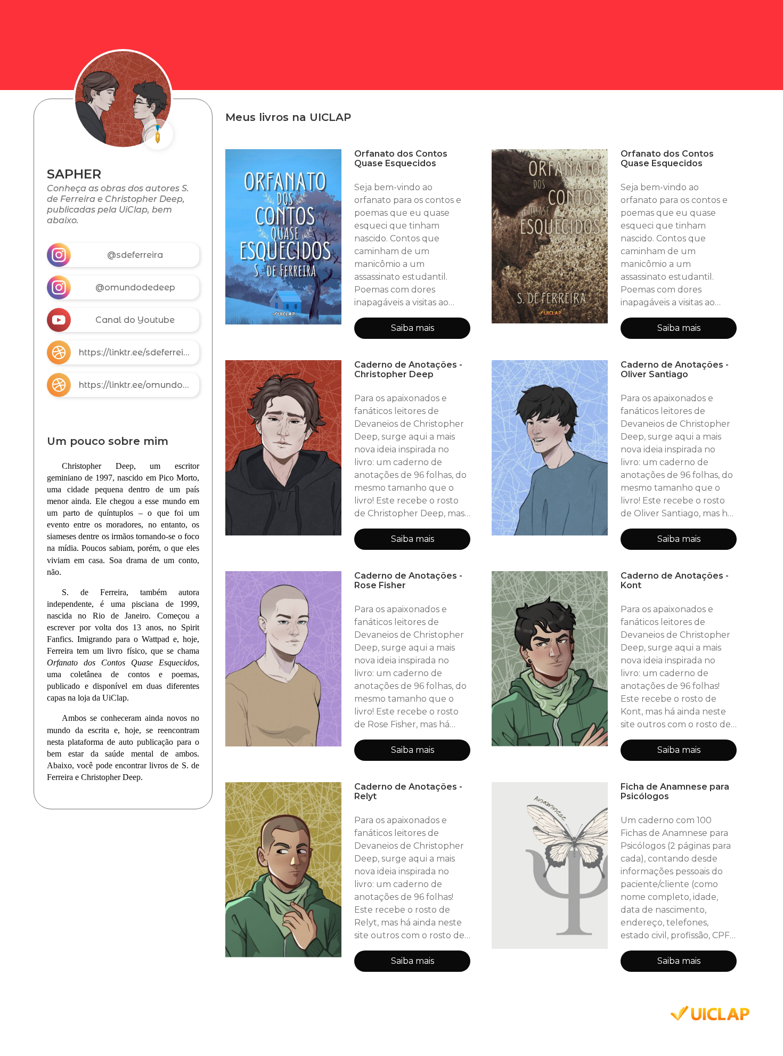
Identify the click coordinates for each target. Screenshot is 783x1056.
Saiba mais (412, 328)
